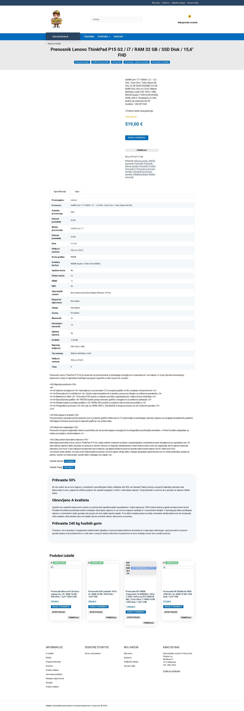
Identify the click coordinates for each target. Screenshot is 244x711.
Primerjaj (142, 150)
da (72, 318)
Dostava (49, 666)
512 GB (74, 244)
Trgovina (89, 36)
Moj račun (156, 3)
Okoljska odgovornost (55, 678)
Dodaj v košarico (136, 138)
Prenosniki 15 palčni (160, 62)
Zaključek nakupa (178, 3)
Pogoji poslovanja (53, 662)
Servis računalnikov (93, 653)
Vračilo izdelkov (52, 670)
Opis (77, 191)
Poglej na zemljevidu (171, 671)
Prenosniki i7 (130, 169)
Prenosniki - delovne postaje (136, 62)
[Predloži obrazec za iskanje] (116, 19)
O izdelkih (50, 653)
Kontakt (118, 36)
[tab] (60, 191)
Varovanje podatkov (54, 674)
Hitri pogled (58, 612)
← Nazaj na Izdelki (53, 44)
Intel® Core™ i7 (77, 229)
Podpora (103, 36)
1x (72, 281)
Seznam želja (192, 3)
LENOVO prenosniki (100, 62)
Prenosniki (116, 62)
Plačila (48, 658)
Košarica (165, 3)
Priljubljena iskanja (140, 174)
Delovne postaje (82, 62)
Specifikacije (60, 191)
